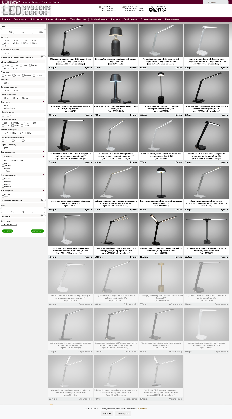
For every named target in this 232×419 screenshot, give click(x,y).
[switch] (43, 56)
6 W (21, 133)
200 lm (7, 123)
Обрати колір (85, 304)
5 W (14, 133)
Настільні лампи (98, 19)
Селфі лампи (130, 19)
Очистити (7, 231)
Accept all (107, 414)
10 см (6, 66)
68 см (34, 43)
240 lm (26, 123)
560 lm (26, 126)
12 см (15, 66)
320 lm (7, 126)
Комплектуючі (172, 19)
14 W (6, 133)
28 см (15, 41)
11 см (15, 98)
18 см (15, 91)
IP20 (6, 148)
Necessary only (123, 414)
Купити (88, 67)
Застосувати (37, 231)
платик (7, 184)
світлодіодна (9, 108)
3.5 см (34, 66)
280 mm (7, 76)
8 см (15, 68)
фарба (7, 197)
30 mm (17, 76)
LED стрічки (36, 19)
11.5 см (25, 98)
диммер (7, 166)
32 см (24, 41)
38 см (33, 41)
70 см (6, 46)
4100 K (17, 141)
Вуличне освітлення (151, 19)
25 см (6, 41)
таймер (7, 171)
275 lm (36, 123)
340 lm (16, 126)
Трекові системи (78, 19)
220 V (6, 83)
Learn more (142, 409)
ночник (7, 168)
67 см (25, 43)
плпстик (7, 187)
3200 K (7, 141)
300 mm (27, 76)
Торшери (115, 19)
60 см (6, 43)
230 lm (16, 123)
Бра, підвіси (20, 19)
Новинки (26, 2)
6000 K (27, 141)
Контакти (46, 2)
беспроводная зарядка (13, 160)
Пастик (7, 179)
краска (7, 194)
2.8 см (24, 66)
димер (6, 163)
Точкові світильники (56, 19)
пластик (7, 181)
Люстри (6, 19)
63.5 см (16, 43)
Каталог (36, 2)
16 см (6, 91)
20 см (6, 53)
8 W (29, 133)
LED (6, 105)
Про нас (56, 2)
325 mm (38, 76)
